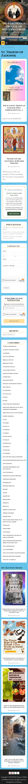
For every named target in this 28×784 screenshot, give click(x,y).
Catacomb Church (9, 370)
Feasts (5, 400)
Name (5, 251)
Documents (7, 387)
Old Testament (8, 472)
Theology (6, 525)
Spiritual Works (8, 513)
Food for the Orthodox (11, 404)
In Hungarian (7, 436)
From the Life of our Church (13, 412)
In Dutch (6, 426)
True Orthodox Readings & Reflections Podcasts (12, 541)
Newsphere (9, 782)
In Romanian (7, 443)
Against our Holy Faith (11, 349)
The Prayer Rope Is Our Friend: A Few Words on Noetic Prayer (14, 659)
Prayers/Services (9, 486)
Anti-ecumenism (8, 356)
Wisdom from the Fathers (12, 556)
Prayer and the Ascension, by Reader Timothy (14, 161)
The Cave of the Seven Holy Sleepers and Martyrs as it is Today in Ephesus (14, 760)
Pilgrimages (7, 482)
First (4, 256)
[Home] (3, 43)
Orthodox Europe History (12, 476)
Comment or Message (9, 265)
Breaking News (8, 363)
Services (6, 506)
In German (6, 429)
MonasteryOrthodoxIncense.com (14, 460)
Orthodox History (9, 479)
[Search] (26, 43)
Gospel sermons (8, 416)
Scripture (6, 496)
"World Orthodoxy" (10, 346)
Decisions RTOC (8, 380)
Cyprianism (6, 377)
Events (5, 397)
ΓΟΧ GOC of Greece (9, 559)
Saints (5, 492)
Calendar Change (9, 366)
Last (15, 256)
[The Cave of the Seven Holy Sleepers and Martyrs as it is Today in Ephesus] (14, 735)
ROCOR (5, 489)
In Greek (6, 433)
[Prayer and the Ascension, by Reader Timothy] (14, 140)
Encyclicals (7, 394)
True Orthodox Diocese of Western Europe (14, 26)
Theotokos (6, 528)
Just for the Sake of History (12, 457)
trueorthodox (17, 113)
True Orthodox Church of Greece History (12, 536)
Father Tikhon (17, 166)
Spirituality (7, 516)
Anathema (6, 353)
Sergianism (6, 499)
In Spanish (6, 450)
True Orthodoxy (8, 546)
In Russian (6, 446)
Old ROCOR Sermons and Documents (11, 468)
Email (5, 259)
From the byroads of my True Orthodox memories (13, 408)
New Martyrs (7, 463)
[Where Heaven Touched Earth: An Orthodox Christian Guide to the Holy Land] (14, 588)
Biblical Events (8, 360)
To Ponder (6, 532)
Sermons (6, 503)
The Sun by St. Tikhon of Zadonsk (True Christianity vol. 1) (14, 107)
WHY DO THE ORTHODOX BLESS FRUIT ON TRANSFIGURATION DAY (14, 706)
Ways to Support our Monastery (14, 553)
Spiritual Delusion (9, 509)
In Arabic (6, 423)
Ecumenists (7, 390)
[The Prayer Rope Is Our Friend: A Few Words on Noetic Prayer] (14, 637)
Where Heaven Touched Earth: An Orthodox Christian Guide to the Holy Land (14, 610)
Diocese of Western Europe (12, 383)
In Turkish (6, 453)
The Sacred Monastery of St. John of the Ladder (12, 521)
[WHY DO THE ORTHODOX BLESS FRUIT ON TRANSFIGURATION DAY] (14, 685)
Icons (5, 419)
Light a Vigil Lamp (14, 213)
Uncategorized (8, 549)
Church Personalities (10, 373)
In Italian (6, 440)
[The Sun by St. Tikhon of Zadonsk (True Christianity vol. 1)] (14, 80)
